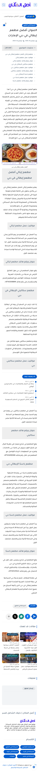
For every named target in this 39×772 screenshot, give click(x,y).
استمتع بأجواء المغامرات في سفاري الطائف (18, 393)
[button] (27, 616)
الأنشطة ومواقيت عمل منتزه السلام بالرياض (29, 668)
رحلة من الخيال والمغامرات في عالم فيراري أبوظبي (19, 385)
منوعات (12, 756)
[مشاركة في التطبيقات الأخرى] (8, 616)
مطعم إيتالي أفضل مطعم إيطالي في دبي (19, 54)
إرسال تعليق (28, 688)
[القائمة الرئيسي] (35, 4)
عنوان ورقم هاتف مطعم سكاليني (22, 71)
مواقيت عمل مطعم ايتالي (24, 57)
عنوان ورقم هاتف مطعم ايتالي (23, 61)
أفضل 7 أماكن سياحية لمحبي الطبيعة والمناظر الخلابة (13, 16)
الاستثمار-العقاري (28, 747)
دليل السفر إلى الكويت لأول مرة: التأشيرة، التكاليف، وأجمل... (29, 647)
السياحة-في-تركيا (12, 751)
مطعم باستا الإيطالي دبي (24, 74)
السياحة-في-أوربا (28, 751)
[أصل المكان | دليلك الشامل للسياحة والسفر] (19, 5)
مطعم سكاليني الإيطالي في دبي (22, 64)
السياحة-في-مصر (28, 756)
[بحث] (3, 4)
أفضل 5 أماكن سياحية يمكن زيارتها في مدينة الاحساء (11, 647)
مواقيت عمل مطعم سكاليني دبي (22, 67)
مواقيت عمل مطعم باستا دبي (23, 77)
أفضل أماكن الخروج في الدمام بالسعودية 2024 (19, 401)
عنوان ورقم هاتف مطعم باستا (23, 81)
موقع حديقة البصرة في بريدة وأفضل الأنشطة (11, 668)
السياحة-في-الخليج (29, 25)
